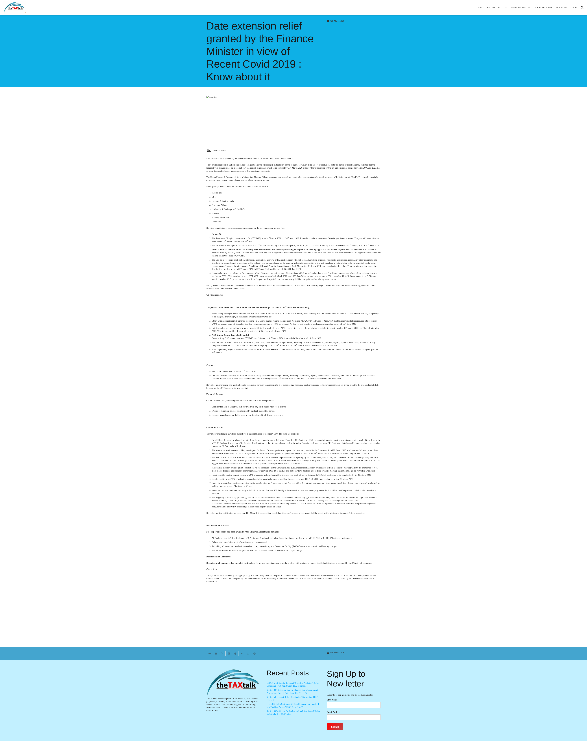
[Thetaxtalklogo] (14, 7)
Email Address (333, 712)
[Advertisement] (339, 123)
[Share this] (216, 653)
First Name (332, 700)
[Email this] (209, 653)
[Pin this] (235, 653)
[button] (501, 7)
